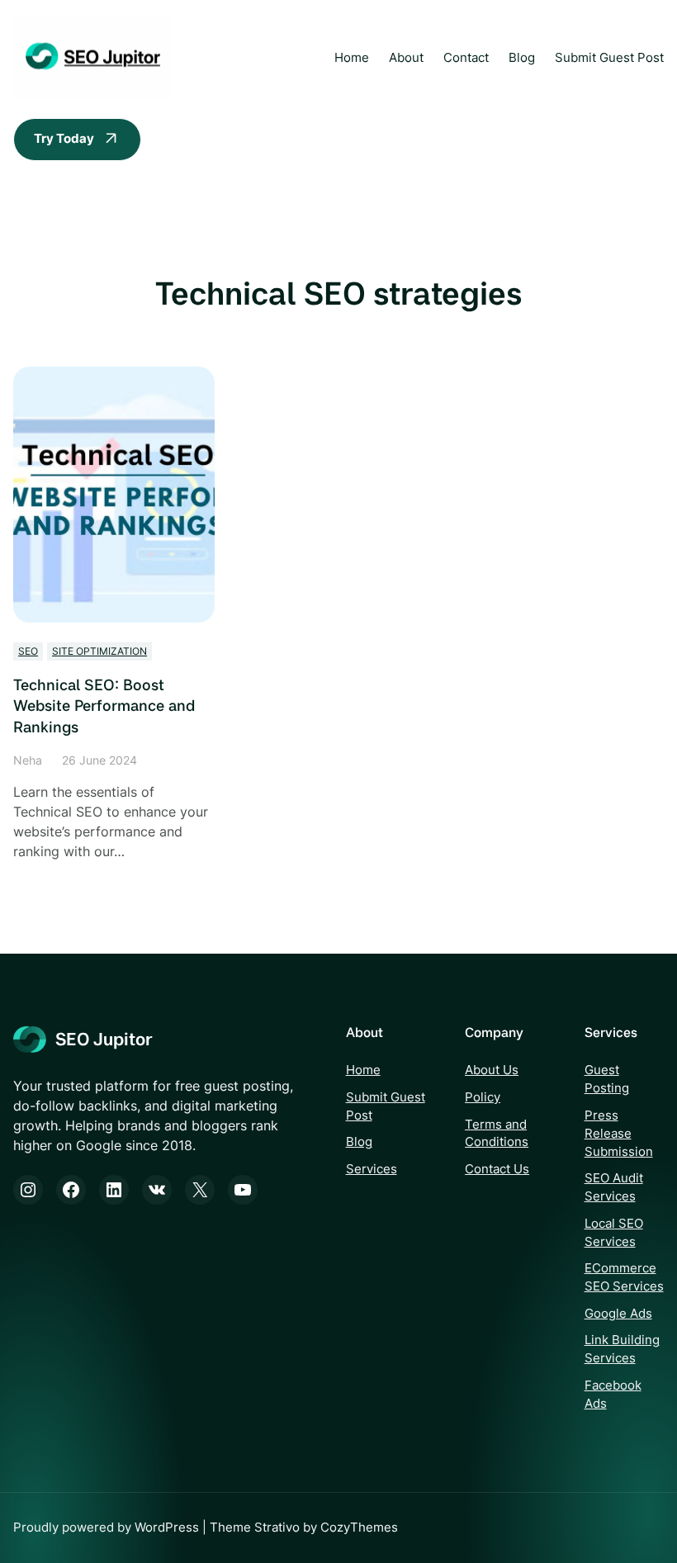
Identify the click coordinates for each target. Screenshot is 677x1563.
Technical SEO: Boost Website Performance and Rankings (104, 705)
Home (351, 57)
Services (371, 1169)
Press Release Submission (619, 1133)
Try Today (64, 138)
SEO (28, 651)
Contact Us (497, 1169)
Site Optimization (99, 651)
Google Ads (618, 1313)
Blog (359, 1141)
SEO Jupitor (103, 1038)
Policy (482, 1097)
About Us (491, 1070)
